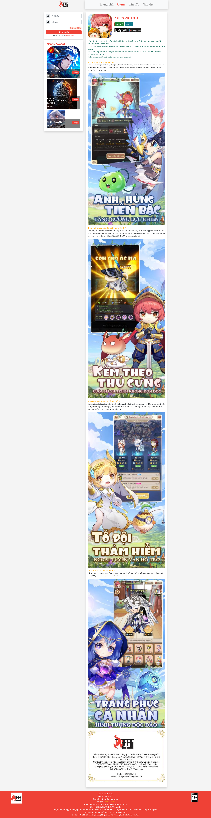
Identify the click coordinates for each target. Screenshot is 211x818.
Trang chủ (106, 4)
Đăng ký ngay (69, 35)
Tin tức (134, 4)
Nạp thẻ (148, 4)
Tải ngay (75, 72)
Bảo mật (110, 794)
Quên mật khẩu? (76, 28)
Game (121, 4)
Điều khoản (102, 794)
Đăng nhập (65, 32)
